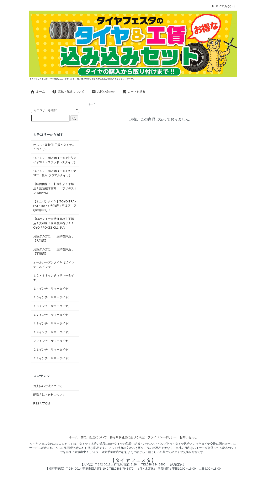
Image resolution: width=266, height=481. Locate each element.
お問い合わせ (106, 91)
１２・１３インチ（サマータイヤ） (53, 277)
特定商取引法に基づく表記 (127, 437)
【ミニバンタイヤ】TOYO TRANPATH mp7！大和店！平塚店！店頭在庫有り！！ (54, 206)
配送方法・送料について (49, 394)
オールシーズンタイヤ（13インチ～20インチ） (53, 264)
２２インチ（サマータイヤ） (52, 358)
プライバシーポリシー (162, 437)
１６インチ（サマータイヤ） (52, 306)
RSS (36, 403)
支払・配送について (71, 91)
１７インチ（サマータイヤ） (52, 314)
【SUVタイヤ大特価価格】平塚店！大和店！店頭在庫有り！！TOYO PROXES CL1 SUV (54, 223)
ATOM (46, 403)
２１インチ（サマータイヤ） (52, 349)
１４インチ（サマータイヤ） (52, 288)
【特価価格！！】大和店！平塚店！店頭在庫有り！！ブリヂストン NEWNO (55, 188)
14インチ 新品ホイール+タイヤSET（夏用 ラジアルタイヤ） (54, 173)
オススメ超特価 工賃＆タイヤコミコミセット (54, 147)
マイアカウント (226, 6)
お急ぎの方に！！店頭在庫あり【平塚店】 (53, 251)
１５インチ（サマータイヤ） (52, 297)
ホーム (40, 91)
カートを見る (136, 91)
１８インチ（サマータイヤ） (52, 323)
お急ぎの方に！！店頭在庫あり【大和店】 (53, 238)
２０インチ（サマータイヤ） (52, 340)
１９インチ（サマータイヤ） (52, 332)
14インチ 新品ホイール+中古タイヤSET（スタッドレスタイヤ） (55, 160)
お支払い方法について (47, 386)
